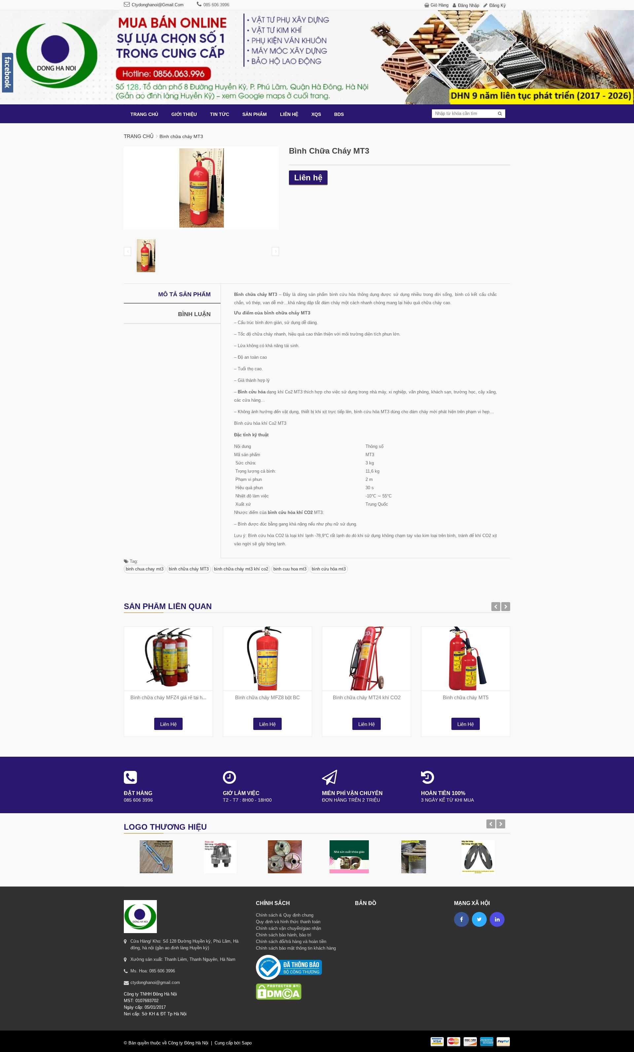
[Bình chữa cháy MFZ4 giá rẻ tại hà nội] (168, 658)
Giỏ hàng (439, 5)
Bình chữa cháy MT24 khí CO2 (367, 697)
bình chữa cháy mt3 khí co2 (241, 568)
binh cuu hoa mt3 (289, 568)
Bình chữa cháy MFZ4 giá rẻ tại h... (168, 697)
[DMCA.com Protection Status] (278, 983)
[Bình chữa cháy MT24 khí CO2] (366, 658)
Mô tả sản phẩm (184, 294)
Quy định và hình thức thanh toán (288, 921)
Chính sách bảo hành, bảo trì (283, 934)
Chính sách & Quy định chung (284, 915)
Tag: (133, 561)
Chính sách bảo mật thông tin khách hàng (296, 948)
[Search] (500, 113)
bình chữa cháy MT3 (189, 568)
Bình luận (194, 314)
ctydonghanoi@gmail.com (158, 4)
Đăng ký (497, 5)
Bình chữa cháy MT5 (465, 697)
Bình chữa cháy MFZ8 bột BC (267, 697)
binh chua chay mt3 (144, 568)
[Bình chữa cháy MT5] (465, 658)
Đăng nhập (468, 5)
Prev (127, 251)
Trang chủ (139, 136)
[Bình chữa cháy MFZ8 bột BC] (267, 658)
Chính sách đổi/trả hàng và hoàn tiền (291, 941)
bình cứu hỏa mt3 (329, 568)
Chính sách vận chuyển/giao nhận (288, 928)
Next (275, 251)
